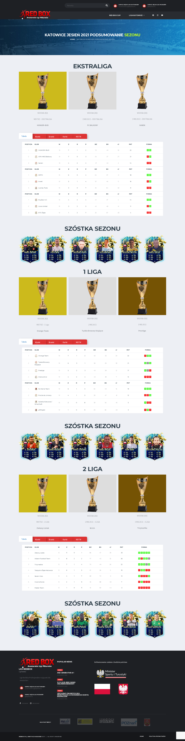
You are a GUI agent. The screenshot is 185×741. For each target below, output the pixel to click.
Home (142, 736)
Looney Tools (43, 188)
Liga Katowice (135, 15)
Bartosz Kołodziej (35, 736)
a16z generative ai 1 (65, 673)
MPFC (40, 175)
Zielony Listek (39, 553)
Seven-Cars (39, 576)
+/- (118, 144)
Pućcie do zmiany (44, 395)
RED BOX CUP (115, 15)
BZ (96, 144)
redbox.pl (22, 736)
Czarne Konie (39, 582)
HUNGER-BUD (43, 150)
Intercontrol (42, 377)
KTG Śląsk (42, 213)
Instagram (35, 703)
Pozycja (28, 144)
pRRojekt (41, 410)
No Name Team (44, 389)
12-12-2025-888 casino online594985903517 (66, 683)
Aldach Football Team (42, 559)
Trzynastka (39, 564)
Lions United (42, 206)
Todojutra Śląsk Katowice (44, 570)
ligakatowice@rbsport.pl (127, 6)
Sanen (40, 163)
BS (107, 144)
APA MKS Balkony (45, 157)
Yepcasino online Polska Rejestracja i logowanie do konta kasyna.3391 (73, 694)
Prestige (41, 370)
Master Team (39, 588)
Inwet (40, 181)
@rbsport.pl (151, 6)
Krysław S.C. (42, 200)
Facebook (24, 703)
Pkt (130, 144)
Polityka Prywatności (157, 736)
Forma (149, 144)
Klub (37, 144)
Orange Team (43, 356)
